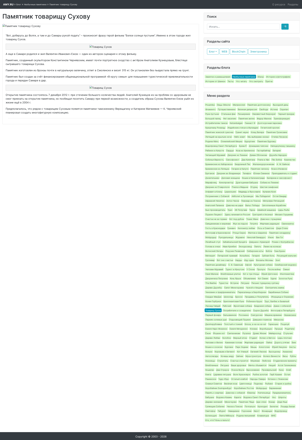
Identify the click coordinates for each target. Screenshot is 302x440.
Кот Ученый (242, 351)
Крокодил (263, 406)
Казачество (289, 160)
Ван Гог (279, 237)
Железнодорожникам (263, 164)
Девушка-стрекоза (262, 319)
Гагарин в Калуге (240, 169)
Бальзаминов (229, 315)
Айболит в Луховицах (242, 196)
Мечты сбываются (257, 365)
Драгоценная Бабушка (247, 182)
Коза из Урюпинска (245, 150)
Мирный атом (240, 338)
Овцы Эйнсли (223, 105)
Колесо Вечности (271, 356)
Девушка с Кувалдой (259, 242)
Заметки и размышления (217, 77)
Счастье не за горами (216, 219)
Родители (289, 329)
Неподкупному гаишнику (283, 146)
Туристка (223, 283)
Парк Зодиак (241, 347)
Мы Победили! (263, 196)
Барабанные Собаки (278, 292)
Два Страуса (222, 370)
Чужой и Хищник (254, 288)
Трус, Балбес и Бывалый (277, 301)
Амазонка (287, 351)
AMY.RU (8, 4)
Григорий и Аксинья (262, 214)
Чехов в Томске (234, 406)
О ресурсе (278, 4)
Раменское (210, 379)
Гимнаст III (250, 123)
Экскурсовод (245, 246)
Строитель (222, 361)
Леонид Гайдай (212, 306)
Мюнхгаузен (230, 402)
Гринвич (231, 228)
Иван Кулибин (229, 246)
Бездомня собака (262, 306)
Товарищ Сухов (213, 310)
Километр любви (246, 228)
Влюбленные (211, 365)
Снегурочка (256, 315)
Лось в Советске (265, 228)
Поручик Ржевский (235, 251)
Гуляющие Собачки (214, 406)
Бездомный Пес (242, 164)
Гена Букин (279, 251)
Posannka (210, 105)
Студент (253, 338)
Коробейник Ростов (244, 388)
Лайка (269, 342)
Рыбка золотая (260, 374)
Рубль (293, 356)
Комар (272, 402)
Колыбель (245, 256)
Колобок (226, 338)
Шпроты (282, 397)
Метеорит (210, 256)
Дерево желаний (213, 402)
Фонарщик (267, 411)
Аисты (292, 347)
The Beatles (211, 283)
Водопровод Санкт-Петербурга (221, 146)
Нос (274, 397)
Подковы (258, 383)
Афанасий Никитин (214, 201)
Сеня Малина (211, 274)
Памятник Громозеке (276, 132)
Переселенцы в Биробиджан (252, 292)
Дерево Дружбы (213, 288)
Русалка (247, 333)
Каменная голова (233, 342)
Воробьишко (266, 329)
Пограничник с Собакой (217, 196)
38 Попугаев (241, 210)
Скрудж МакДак (213, 297)
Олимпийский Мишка (231, 141)
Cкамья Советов (213, 383)
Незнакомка (290, 315)
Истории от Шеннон (215, 81)
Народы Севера (258, 379)
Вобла (269, 251)
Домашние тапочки (258, 146)
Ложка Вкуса (237, 370)
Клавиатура (263, 415)
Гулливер (210, 260)
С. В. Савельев (235, 265)
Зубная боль (268, 256)
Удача (273, 278)
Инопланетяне (287, 274)
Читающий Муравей (215, 155)
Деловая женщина (230, 178)
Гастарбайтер (263, 150)
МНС (273, 415)
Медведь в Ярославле (249, 192)
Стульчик (288, 333)
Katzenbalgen (236, 123)
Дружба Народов (278, 155)
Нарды (238, 260)
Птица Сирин (239, 233)
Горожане (246, 411)
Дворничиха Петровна (216, 278)
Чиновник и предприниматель (220, 292)
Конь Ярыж (235, 278)
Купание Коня (269, 192)
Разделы (293, 4)
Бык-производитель (215, 210)
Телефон (247, 173)
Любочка (266, 361)
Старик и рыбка (283, 383)
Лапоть (257, 246)
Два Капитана (248, 160)
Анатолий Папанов (214, 205)
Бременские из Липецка (217, 169)
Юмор (261, 77)
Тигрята (254, 224)
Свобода (263, 109)
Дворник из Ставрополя (217, 187)
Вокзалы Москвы (264, 260)
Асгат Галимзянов (287, 365)
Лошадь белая (288, 406)
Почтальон (250, 406)
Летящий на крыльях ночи (218, 137)
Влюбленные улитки (231, 274)
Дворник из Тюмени (237, 155)
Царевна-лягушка (222, 374)
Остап (287, 374)
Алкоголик (264, 347)
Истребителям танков (216, 123)
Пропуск (261, 269)
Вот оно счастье (225, 260)
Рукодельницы (226, 237)
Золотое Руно (285, 278)
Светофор (210, 411)
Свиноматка (288, 224)
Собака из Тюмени (269, 182)
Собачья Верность (214, 160)
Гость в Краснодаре (215, 228)
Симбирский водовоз (285, 265)
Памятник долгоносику (259, 105)
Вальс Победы (252, 205)
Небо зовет (239, 137)
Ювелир (251, 393)
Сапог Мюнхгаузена (234, 288)
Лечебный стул (212, 242)
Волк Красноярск (241, 374)
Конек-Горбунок (213, 301)
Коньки (208, 351)
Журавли (240, 237)
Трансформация (282, 118)
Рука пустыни (212, 114)
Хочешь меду (227, 356)
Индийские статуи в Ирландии (243, 128)
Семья (286, 269)
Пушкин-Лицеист (213, 214)
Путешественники (226, 109)
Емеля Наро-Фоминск (216, 329)
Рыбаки (269, 383)
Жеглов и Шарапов (257, 233)
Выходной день (280, 105)
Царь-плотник (285, 338)
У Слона (251, 269)
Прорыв (278, 329)
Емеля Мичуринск (239, 329)
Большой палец (213, 118)
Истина (274, 109)
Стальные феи (228, 114)
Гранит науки (242, 132)
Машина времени (273, 315)
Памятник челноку (260, 169)
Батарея (277, 150)
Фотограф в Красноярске (217, 233)
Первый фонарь (213, 315)
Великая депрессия (247, 109)
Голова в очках (212, 246)
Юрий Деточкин (270, 274)
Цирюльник (230, 192)
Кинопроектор (226, 182)
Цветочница (246, 383)
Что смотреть (256, 81)
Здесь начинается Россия (237, 214)
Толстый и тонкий (233, 324)
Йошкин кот (219, 333)
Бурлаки (229, 347)
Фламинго (210, 109)
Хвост (257, 411)
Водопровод (281, 411)
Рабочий (227, 306)
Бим (294, 342)
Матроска (278, 319)
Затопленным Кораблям (274, 205)
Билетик (274, 406)
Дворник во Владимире (228, 173)
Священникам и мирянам (218, 224)
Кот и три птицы (251, 274)
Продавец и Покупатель (257, 297)
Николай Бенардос (256, 237)
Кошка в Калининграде (253, 178)
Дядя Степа (282, 228)
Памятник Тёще (246, 402)
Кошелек (209, 370)
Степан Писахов (279, 137)
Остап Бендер (279, 196)
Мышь (254, 347)
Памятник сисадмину (279, 233)
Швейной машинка (266, 210)
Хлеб (288, 370)
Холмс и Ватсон (267, 338)
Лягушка (245, 283)
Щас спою (261, 402)
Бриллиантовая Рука (234, 301)
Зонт (277, 260)
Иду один (249, 260)
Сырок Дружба (260, 310)
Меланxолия (239, 105)
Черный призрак (286, 114)
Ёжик (208, 333)
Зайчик (239, 356)
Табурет (222, 411)
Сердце (230, 150)
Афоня (248, 265)
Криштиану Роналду (215, 128)
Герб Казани (276, 374)
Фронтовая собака (243, 306)
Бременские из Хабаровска (218, 164)
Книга (208, 374)
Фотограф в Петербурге (283, 310)
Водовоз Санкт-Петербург (256, 397)
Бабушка (209, 397)
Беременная (275, 388)
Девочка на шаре (234, 205)
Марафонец (211, 182)
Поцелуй (285, 324)
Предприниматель (282, 393)
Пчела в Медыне (240, 187)
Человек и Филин (214, 342)
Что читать (241, 81)
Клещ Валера (257, 132)
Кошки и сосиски (213, 347)
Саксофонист (232, 160)
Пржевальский (269, 370)
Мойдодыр (210, 237)
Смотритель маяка (274, 288)
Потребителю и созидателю (237, 310)
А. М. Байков (283, 164)
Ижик (271, 237)
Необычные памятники (244, 77)
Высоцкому (274, 351)
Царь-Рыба (283, 210)
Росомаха (244, 315)
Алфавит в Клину (213, 192)
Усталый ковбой (239, 379)
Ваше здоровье (238, 365)
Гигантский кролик (270, 128)
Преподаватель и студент (284, 173)
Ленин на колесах (272, 246)
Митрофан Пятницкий (273, 201)
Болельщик (211, 415)
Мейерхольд (275, 333)
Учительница (264, 393)
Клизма (253, 329)
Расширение (244, 114)
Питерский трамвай (227, 256)
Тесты (231, 81)
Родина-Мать (211, 141)
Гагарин (256, 256)
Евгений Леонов (258, 351)
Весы (285, 356)
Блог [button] (212, 51)
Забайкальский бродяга (235, 242)
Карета (237, 397)
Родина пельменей (245, 415)
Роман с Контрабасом (283, 242)
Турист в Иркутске (235, 269)
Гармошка (273, 324)
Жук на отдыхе (240, 224)
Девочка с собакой (235, 393)
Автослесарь (211, 356)
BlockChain (238, 51)
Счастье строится (239, 361)
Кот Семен (263, 278)
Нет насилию (229, 118)
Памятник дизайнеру (215, 265)
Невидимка (233, 411)
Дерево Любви (212, 338)
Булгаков (209, 173)
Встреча (234, 283)
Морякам (255, 361)
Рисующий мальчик (286, 256)
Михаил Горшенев (284, 214)
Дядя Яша (282, 402)
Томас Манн (252, 219)
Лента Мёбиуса (226, 415)
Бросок (239, 297)
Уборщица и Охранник (282, 297)
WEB (224, 51)
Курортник (250, 141)
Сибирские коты (255, 251)
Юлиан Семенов (261, 173)
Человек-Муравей (214, 269)
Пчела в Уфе (263, 160)
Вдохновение (252, 370)
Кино (281, 370)
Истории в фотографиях (278, 77)
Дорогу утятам (281, 342)
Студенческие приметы (284, 361)
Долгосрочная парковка (269, 123)
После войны (274, 269)
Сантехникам (233, 333)
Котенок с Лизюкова (278, 379)
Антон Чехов (232, 201)
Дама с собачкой (282, 306)
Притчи (269, 81)
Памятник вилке (246, 118)
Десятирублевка (213, 324)
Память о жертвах (214, 393)
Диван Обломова (258, 155)
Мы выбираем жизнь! (258, 137)
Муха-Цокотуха (253, 356)
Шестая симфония (269, 187)
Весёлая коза (230, 383)
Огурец (254, 187)
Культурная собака (263, 265)
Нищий (272, 365)
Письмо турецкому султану (265, 283)
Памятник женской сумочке (219, 132)
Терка (252, 210)
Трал (230, 210)
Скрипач (284, 109)
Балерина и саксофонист (279, 178)
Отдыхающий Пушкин (240, 319)
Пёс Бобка (277, 160)
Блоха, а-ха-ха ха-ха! (255, 324)
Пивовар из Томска (250, 201)
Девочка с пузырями (270, 219)
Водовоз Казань (224, 397)
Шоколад (228, 297)
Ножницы (210, 361)
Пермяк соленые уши (216, 319)
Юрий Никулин (279, 347)
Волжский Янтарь (214, 251)
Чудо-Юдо (223, 379)
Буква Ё (243, 146)
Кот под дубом (236, 219)
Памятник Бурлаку (266, 141)
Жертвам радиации (269, 224)
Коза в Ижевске (279, 169)
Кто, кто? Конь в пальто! (217, 420)
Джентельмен (212, 178)
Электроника (258, 51)
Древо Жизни (259, 333)
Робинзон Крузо (254, 301)
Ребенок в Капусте (214, 150)
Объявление (249, 278)
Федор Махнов (264, 118)
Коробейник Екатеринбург (218, 388)
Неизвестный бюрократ (264, 114)
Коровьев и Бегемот (225, 351)
